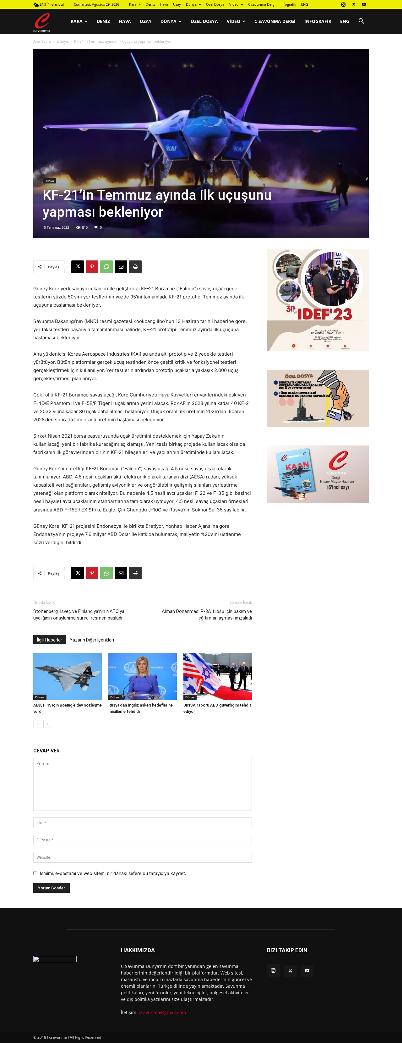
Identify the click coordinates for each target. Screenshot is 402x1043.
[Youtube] (364, 4)
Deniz (150, 4)
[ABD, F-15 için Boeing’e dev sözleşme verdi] (67, 676)
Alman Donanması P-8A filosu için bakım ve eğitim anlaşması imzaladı (207, 615)
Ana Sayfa (42, 41)
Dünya (191, 4)
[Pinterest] (92, 266)
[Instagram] (343, 4)
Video (234, 4)
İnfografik (288, 4)
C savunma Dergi (261, 4)
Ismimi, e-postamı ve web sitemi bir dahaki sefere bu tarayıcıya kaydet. (113, 873)
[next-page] (47, 724)
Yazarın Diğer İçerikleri (92, 639)
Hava (164, 4)
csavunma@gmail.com (162, 1012)
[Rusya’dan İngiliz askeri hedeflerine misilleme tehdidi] (142, 676)
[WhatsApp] (106, 266)
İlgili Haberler (49, 639)
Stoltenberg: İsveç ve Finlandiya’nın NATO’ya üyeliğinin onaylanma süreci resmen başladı (78, 615)
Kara (132, 4)
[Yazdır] (135, 266)
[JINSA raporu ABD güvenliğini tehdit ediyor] (217, 676)
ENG (304, 4)
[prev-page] (37, 724)
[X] (353, 4)
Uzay (177, 4)
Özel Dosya (215, 4)
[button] (361, 22)
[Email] (121, 266)
